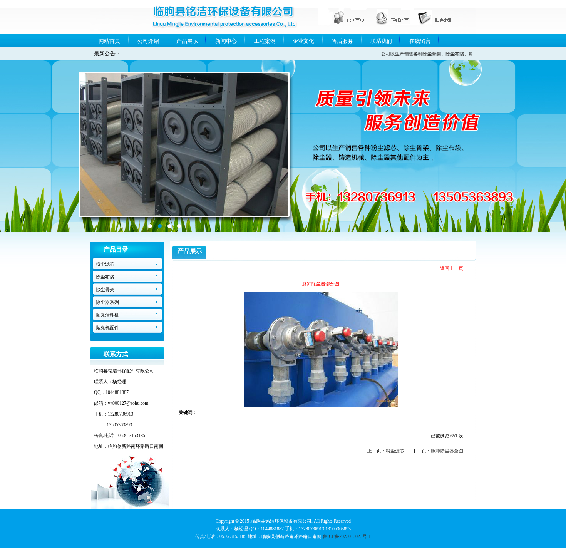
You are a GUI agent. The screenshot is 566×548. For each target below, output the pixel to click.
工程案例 (265, 41)
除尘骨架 (105, 289)
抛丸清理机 (107, 315)
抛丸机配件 (107, 327)
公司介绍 (148, 41)
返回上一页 (451, 268)
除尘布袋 (105, 277)
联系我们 (381, 41)
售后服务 (342, 41)
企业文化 (303, 41)
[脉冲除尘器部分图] (321, 405)
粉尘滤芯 (105, 264)
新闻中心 (226, 41)
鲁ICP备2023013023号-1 (347, 536)
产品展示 (187, 41)
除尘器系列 (107, 302)
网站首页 (109, 41)
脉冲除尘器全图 (447, 451)
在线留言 (420, 41)
